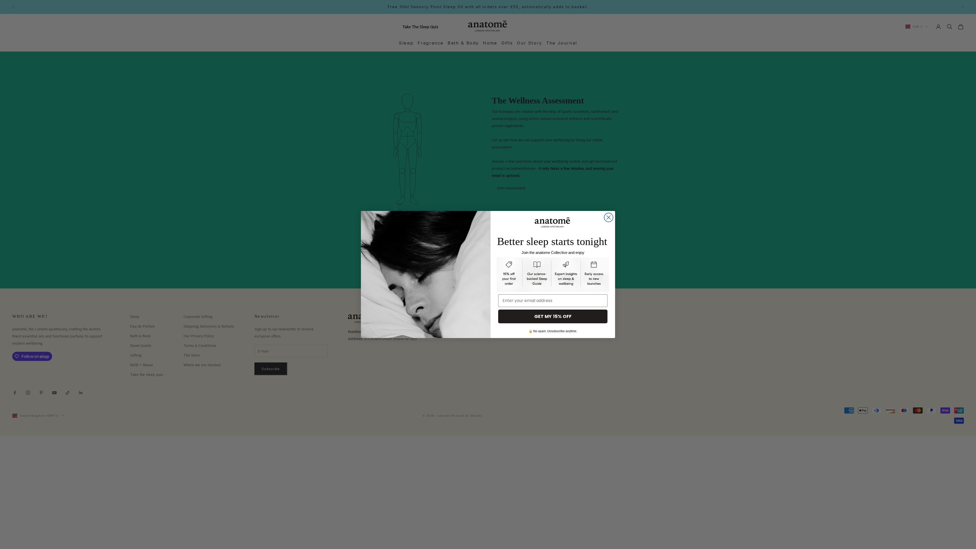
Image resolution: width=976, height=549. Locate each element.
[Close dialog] (608, 217)
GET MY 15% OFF (553, 316)
